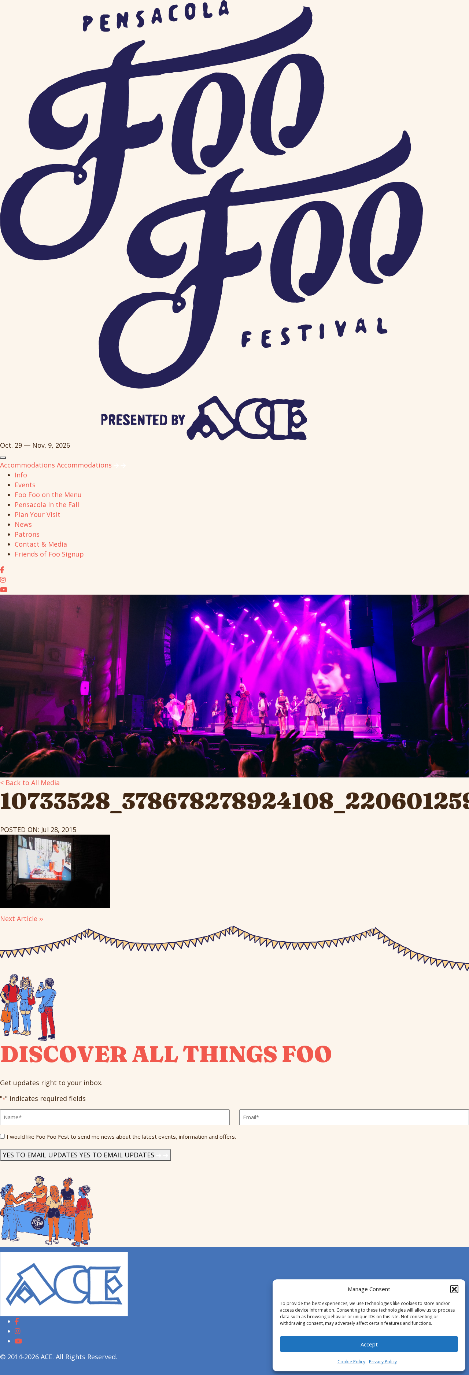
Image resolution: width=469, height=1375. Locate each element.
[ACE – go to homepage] (64, 1283)
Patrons (27, 534)
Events (25, 484)
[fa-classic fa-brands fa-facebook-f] (2, 569)
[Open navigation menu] (3, 458)
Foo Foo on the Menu (48, 494)
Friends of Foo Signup (49, 554)
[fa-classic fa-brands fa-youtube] (3, 589)
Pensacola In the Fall (47, 504)
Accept (369, 1344)
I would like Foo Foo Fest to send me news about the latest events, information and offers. (121, 1136)
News (23, 524)
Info (21, 474)
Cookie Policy (351, 1362)
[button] (454, 1289)
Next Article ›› (21, 918)
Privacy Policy (383, 1362)
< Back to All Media (30, 782)
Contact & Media (41, 544)
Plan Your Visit (37, 514)
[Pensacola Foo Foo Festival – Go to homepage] (211, 219)
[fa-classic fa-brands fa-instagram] (3, 579)
